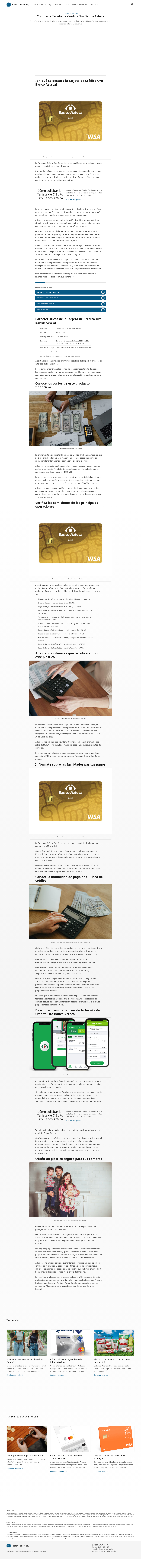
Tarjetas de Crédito (39, 4)
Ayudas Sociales (55, 4)
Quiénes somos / (31, 1551)
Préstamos (93, 4)
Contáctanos (41, 1551)
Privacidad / (11, 1551)
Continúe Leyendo (73, 200)
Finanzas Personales (79, 4)
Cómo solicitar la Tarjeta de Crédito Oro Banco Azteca (50, 194)
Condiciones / (20, 1551)
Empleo (66, 4)
